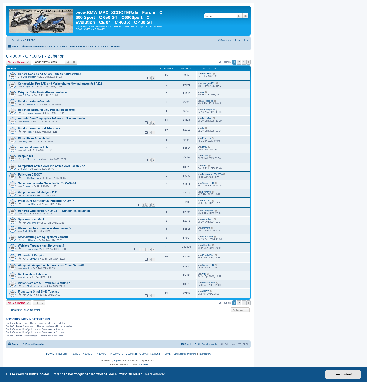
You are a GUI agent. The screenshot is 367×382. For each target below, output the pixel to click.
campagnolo (33, 113)
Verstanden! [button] (343, 374)
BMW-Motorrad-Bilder (57, 353)
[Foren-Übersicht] (41, 20)
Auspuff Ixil (25, 156)
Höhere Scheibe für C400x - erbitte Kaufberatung (49, 73)
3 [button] (243, 62)
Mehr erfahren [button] (155, 374)
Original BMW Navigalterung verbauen (43, 92)
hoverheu (207, 73)
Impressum (205, 353)
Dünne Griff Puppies (31, 255)
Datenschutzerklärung (185, 353)
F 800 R (167, 353)
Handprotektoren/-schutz (34, 101)
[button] (248, 62)
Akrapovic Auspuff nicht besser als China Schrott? (51, 265)
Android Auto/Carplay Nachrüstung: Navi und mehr (51, 118)
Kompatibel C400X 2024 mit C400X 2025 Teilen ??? (51, 166)
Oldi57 (30, 295)
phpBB (117, 360)
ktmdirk (206, 228)
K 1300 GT (88, 353)
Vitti (24, 277)
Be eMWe (207, 118)
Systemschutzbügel (31, 219)
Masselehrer (33, 159)
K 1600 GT (102, 353)
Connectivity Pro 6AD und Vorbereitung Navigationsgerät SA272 (60, 83)
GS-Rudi (27, 95)
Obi (24, 213)
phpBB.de (143, 364)
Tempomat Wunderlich (33, 147)
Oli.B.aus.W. (33, 178)
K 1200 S (75, 353)
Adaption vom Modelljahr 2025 (38, 192)
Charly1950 (208, 210)
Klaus (30, 132)
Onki (25, 169)
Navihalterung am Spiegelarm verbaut (43, 237)
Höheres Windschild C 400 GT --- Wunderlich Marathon (54, 210)
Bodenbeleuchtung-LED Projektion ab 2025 (46, 109)
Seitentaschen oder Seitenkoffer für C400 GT (47, 183)
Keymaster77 (34, 249)
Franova (206, 138)
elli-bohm (31, 104)
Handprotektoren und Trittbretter (39, 128)
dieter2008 (207, 236)
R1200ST (155, 353)
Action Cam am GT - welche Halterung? (44, 282)
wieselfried (207, 100)
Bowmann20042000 (212, 174)
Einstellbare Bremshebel (34, 138)
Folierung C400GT (30, 174)
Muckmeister (29, 76)
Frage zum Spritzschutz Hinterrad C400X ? (46, 200)
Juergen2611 (29, 86)
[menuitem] (31, 40)
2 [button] (239, 62)
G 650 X (143, 353)
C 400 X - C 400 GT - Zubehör (35, 56)
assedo (26, 121)
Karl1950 (31, 204)
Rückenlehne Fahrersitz (33, 274)
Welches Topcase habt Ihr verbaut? (41, 245)
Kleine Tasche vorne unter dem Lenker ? (44, 228)
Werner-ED (208, 183)
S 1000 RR (131, 353)
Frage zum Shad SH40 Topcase (38, 291)
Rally (25, 141)
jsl (203, 92)
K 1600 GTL (116, 353)
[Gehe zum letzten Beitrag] (214, 73)
